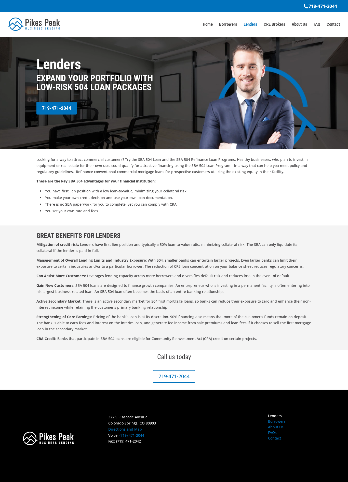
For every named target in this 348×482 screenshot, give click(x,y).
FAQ (317, 24)
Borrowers (228, 24)
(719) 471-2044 (131, 435)
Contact (333, 24)
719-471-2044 (323, 6)
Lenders (250, 24)
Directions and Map (125, 429)
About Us (299, 24)
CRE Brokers (274, 24)
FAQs (272, 433)
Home (208, 24)
